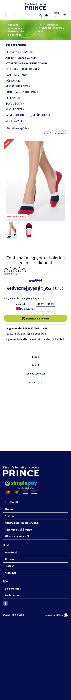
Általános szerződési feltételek (22, 522)
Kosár (57, 13)
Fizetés (9, 509)
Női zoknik (12, 80)
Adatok (36, 365)
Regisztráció (12, 595)
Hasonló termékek (35, 373)
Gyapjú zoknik (14, 103)
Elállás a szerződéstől (17, 536)
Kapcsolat (10, 572)
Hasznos (9, 565)
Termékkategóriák (18, 128)
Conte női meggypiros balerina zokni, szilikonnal (16, 30)
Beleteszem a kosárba (38, 318)
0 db (57, 16)
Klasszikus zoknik (17, 86)
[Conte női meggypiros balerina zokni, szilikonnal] (11, 230)
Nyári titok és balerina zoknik (26, 63)
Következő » (60, 133)
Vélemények (35, 382)
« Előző (47, 133)
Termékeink (52, 25)
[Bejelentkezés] (46, 15)
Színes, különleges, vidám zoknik (27, 115)
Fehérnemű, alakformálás (22, 69)
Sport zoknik (14, 120)
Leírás (35, 356)
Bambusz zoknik (16, 75)
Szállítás (9, 516)
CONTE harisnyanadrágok (22, 92)
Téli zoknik (13, 98)
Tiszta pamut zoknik (19, 52)
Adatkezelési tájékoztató (19, 529)
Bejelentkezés (13, 588)
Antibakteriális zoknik (20, 57)
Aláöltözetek (14, 109)
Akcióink (9, 559)
